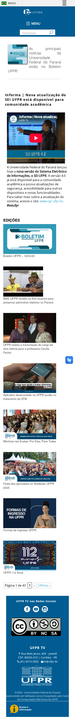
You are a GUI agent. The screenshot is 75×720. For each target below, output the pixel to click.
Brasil (12, 3)
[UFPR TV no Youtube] (36, 611)
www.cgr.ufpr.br (51, 201)
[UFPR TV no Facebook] (27, 611)
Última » (44, 585)
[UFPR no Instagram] (45, 611)
